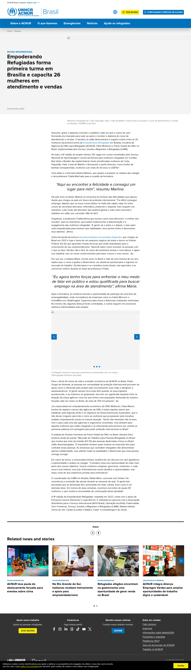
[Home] (25, 12)
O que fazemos (47, 23)
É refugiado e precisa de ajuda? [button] (165, 12)
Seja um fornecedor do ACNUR (158, 645)
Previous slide (54, 337)
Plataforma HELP (151, 641)
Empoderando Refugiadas (96, 142)
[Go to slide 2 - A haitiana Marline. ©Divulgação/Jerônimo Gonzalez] (95, 367)
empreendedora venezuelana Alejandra (101, 237)
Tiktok (78, 629)
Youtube (84, 629)
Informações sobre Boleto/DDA (158, 632)
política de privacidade (29, 667)
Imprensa (147, 628)
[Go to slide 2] (97, 606)
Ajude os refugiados (117, 23)
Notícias (92, 23)
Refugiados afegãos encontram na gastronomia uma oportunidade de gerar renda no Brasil (118, 589)
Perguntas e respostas (154, 636)
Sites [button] (115, 12)
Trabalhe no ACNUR (153, 649)
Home (9, 31)
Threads (72, 629)
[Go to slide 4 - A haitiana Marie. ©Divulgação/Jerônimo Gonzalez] (100, 367)
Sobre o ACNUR (20, 23)
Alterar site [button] (32, 2)
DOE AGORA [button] (132, 12)
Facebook (54, 629)
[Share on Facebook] (98, 533)
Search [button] (107, 12)
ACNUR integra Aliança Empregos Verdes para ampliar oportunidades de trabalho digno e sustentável (163, 589)
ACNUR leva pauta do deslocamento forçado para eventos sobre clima (25, 588)
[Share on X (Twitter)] (92, 533)
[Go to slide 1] (95, 606)
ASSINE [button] (118, 630)
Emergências (72, 23)
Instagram (60, 629)
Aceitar (180, 666)
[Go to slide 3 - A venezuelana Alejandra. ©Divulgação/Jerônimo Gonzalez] (97, 367)
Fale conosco (149, 624)
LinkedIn (66, 629)
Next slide (137, 337)
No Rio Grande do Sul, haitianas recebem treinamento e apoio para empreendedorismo (72, 589)
